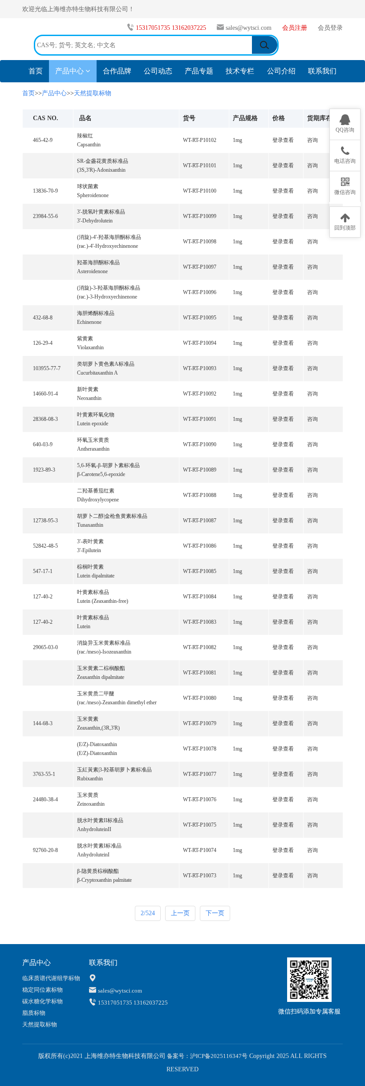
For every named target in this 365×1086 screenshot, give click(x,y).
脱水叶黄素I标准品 (99, 846)
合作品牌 (117, 71)
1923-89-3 (44, 470)
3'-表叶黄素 (90, 541)
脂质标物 (33, 1012)
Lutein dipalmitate (95, 576)
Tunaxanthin (90, 525)
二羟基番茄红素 (95, 491)
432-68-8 (43, 318)
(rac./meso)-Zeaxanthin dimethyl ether (117, 702)
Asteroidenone (92, 271)
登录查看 (283, 140)
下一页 (215, 913)
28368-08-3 (45, 419)
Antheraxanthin (93, 449)
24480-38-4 (45, 799)
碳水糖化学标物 (42, 1001)
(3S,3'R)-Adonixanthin (101, 170)
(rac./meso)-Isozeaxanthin (104, 652)
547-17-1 (43, 571)
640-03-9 (43, 444)
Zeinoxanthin (91, 804)
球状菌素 (87, 186)
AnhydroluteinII (94, 829)
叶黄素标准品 (93, 592)
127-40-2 (43, 596)
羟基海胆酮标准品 (98, 262)
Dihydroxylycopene (98, 500)
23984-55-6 (45, 216)
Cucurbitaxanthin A (97, 373)
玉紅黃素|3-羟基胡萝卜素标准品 (114, 770)
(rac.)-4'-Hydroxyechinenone (107, 246)
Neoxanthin (89, 398)
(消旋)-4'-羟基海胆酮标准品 (109, 237)
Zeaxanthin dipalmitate (100, 677)
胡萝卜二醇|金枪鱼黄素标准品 (112, 516)
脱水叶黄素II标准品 (100, 820)
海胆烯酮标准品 (95, 313)
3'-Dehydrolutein (95, 221)
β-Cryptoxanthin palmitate (104, 880)
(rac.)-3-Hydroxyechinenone (107, 297)
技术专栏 (240, 71)
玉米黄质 (87, 795)
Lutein (83, 626)
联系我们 (322, 71)
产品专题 (199, 71)
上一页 (180, 913)
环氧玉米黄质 (93, 440)
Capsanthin (89, 144)
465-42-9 (43, 140)
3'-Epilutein (89, 550)
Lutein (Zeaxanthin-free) (102, 601)
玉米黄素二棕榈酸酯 (101, 668)
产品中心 (70, 71)
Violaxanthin (90, 347)
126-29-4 (43, 343)
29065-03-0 (45, 647)
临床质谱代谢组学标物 (51, 978)
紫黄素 (85, 338)
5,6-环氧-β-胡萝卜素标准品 (108, 465)
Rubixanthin (90, 778)
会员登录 (330, 27)
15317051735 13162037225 (172, 27)
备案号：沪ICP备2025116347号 (206, 1056)
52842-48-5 (45, 546)
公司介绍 (281, 71)
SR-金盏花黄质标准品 (102, 161)
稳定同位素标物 (42, 989)
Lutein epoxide (92, 423)
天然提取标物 (92, 93)
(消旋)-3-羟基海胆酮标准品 (108, 288)
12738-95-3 (45, 520)
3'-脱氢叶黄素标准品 (101, 212)
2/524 (148, 913)
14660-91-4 (45, 394)
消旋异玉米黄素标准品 (103, 643)
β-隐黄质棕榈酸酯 (98, 871)
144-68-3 (43, 723)
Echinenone (89, 322)
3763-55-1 (44, 774)
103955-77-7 (47, 368)
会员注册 (295, 27)
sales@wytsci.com (249, 27)
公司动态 (158, 71)
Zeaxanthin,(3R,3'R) (98, 728)
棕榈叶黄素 (90, 567)
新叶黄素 (87, 389)
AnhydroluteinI (93, 855)
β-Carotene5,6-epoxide (101, 474)
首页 (38, 71)
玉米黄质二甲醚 (95, 693)
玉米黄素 (87, 719)
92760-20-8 (45, 850)
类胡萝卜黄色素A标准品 (105, 364)
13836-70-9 (45, 191)
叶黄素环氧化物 (95, 415)
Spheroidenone (93, 195)
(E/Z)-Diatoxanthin (97, 744)
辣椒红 (85, 136)
